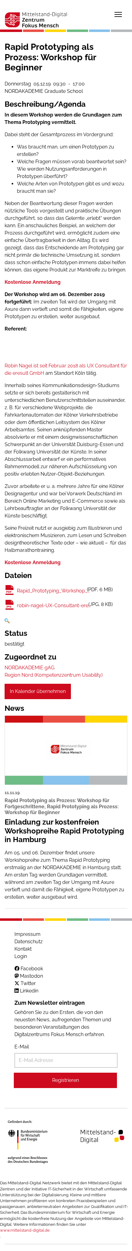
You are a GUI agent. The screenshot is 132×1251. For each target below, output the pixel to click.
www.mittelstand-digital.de (25, 1230)
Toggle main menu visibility (118, 14)
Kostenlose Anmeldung (32, 282)
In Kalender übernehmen (38, 691)
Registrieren (65, 1080)
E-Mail (21, 1047)
